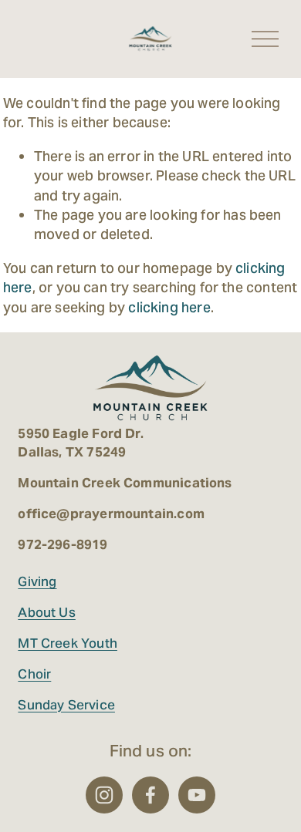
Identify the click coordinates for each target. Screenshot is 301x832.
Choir (34, 673)
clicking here (169, 307)
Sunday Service (66, 704)
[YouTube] (196, 794)
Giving (37, 581)
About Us (46, 612)
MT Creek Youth (67, 643)
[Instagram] (104, 794)
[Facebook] (150, 794)
